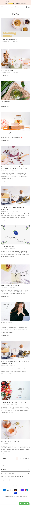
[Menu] (2, 7)
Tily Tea (15, 496)
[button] (26, 7)
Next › (27, 458)
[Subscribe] (29, 480)
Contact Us (24, 503)
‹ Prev (4, 458)
